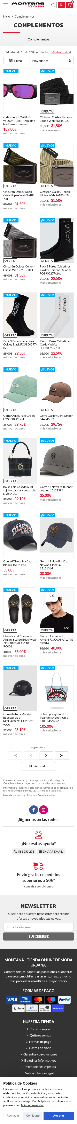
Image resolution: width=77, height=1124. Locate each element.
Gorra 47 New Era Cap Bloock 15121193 (17, 563)
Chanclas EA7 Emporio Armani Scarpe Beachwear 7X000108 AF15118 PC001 (20, 641)
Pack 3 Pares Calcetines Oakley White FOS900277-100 (55, 344)
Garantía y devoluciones (40, 1054)
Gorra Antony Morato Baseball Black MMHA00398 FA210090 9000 (18, 719)
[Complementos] (15, 755)
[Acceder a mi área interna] (61, 5)
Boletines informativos (40, 1060)
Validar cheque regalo (40, 1073)
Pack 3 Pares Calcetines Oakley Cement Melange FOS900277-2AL (56, 270)
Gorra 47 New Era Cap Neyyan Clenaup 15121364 (54, 565)
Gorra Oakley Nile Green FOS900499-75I (19, 417)
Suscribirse (39, 936)
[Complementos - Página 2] (46, 755)
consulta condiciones (38, 886)
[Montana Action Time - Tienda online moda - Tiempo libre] (27, 4)
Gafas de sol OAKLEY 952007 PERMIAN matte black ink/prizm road (19, 120)
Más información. (32, 1105)
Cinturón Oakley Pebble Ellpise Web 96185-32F (55, 193)
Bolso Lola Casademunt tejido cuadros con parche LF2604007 (19, 490)
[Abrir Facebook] (34, 810)
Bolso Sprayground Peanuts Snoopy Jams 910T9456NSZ (54, 717)
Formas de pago (40, 1042)
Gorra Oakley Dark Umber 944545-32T (56, 417)
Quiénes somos (40, 1035)
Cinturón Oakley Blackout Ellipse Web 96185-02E (56, 118)
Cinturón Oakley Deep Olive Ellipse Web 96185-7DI (19, 195)
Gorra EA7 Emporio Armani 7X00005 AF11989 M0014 (57, 639)
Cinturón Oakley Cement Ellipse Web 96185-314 (19, 268)
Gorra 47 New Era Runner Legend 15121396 (56, 488)
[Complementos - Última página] (62, 755)
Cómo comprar (40, 1029)
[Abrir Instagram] (43, 810)
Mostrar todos (61, 52)
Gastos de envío (40, 1048)
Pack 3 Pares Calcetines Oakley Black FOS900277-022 (20, 344)
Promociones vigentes (40, 1066)
